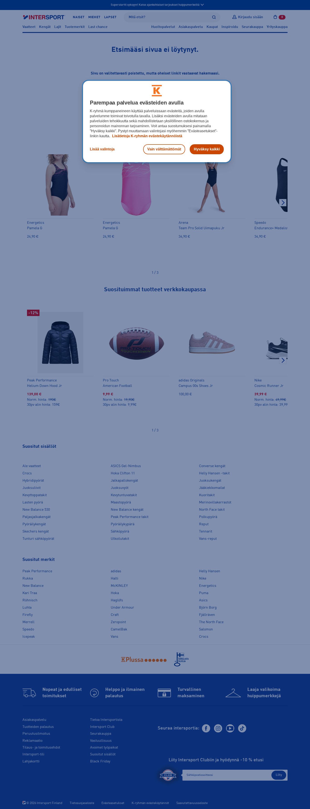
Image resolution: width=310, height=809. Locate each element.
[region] (157, 121)
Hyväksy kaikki (207, 149)
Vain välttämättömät (164, 149)
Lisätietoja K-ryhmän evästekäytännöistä (146, 136)
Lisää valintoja (102, 149)
